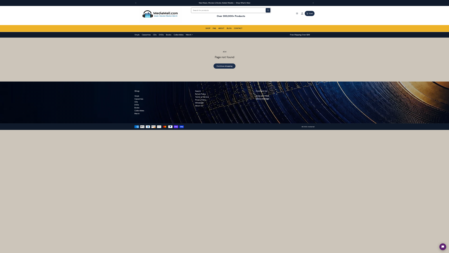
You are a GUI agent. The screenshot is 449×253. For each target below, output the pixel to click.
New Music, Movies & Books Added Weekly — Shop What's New (224, 3)
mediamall (311, 127)
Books (168, 34)
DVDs (161, 34)
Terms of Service (202, 97)
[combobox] (231, 10)
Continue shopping (224, 66)
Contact (238, 28)
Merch (188, 34)
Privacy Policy (200, 100)
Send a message (262, 98)
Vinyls (136, 34)
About (221, 28)
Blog (229, 28)
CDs (155, 34)
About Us (199, 106)
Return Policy (200, 94)
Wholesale (199, 103)
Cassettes (146, 34)
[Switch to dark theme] (297, 13)
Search (198, 91)
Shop (208, 28)
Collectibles (179, 34)
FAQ (214, 28)
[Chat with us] (442, 246)
